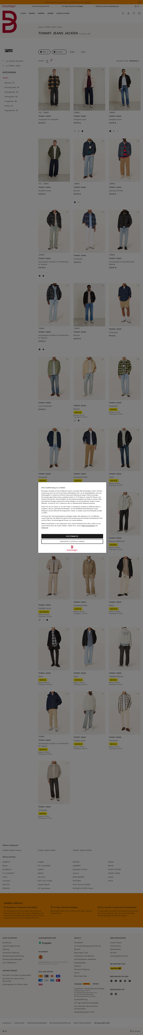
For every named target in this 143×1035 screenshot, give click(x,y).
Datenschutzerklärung (88, 525)
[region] (72, 517)
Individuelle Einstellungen (72, 541)
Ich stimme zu (72, 536)
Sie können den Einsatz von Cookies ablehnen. (67, 520)
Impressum (44, 527)
